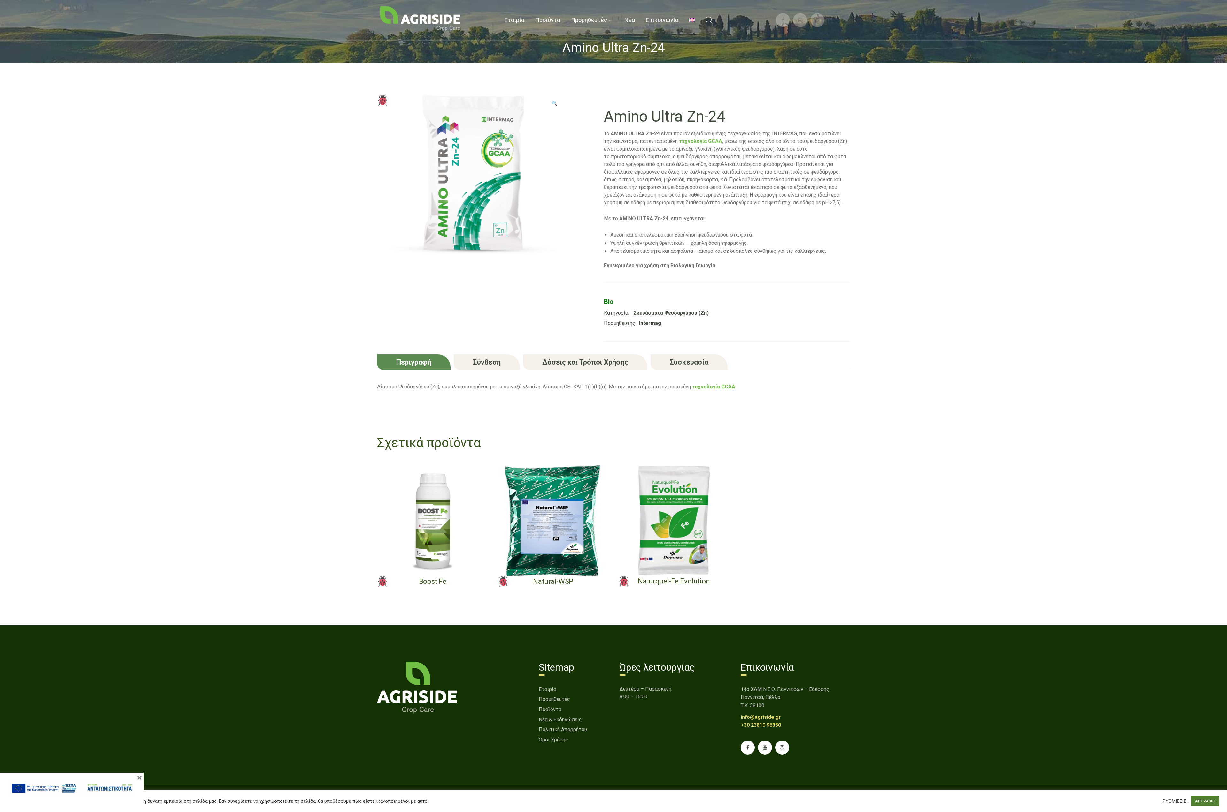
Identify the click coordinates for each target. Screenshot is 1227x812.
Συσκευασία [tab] (689, 362)
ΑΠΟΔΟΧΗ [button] (1205, 801)
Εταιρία (547, 689)
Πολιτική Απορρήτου (563, 729)
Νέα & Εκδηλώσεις (560, 720)
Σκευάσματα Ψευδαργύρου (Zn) (671, 313)
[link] (420, 18)
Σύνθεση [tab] (487, 362)
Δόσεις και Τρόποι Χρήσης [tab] (585, 362)
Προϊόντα (550, 709)
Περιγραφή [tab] (413, 362)
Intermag (650, 323)
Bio (609, 301)
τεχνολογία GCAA (713, 387)
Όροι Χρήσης (553, 740)
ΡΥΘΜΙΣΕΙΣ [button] (1174, 801)
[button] (554, 105)
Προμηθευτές (554, 699)
